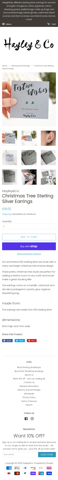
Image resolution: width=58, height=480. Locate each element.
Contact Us (29, 382)
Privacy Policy (29, 397)
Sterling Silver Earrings (20, 66)
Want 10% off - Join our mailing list (29, 378)
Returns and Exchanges (29, 390)
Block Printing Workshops (29, 367)
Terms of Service (29, 401)
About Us (29, 375)
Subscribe (47, 454)
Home (4, 66)
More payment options (29, 253)
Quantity (7, 221)
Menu (8, 24)
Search (29, 405)
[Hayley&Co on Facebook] (26, 419)
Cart (53, 24)
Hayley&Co (28, 463)
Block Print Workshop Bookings (29, 371)
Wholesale (29, 393)
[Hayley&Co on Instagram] (32, 419)
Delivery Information (29, 386)
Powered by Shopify (43, 463)
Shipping (6, 214)
